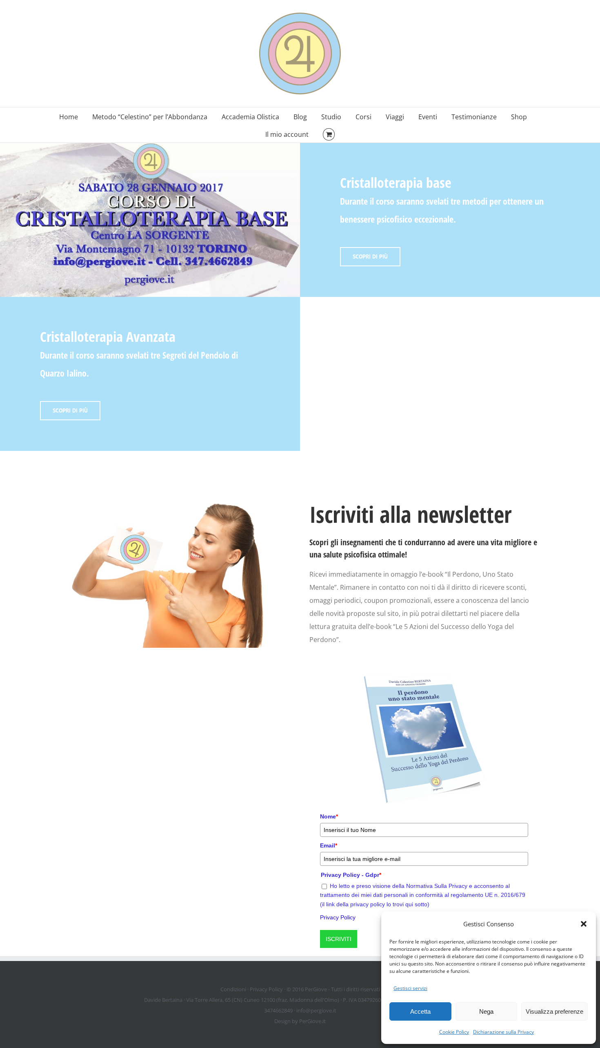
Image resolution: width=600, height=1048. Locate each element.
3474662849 (278, 1010)
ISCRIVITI (338, 939)
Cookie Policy (454, 1031)
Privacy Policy (338, 917)
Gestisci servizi (410, 988)
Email (328, 845)
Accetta (420, 1011)
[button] (584, 924)
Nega (486, 1011)
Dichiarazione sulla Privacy (503, 1031)
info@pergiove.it (316, 1010)
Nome (329, 816)
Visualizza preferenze (554, 1011)
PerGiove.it (312, 1021)
